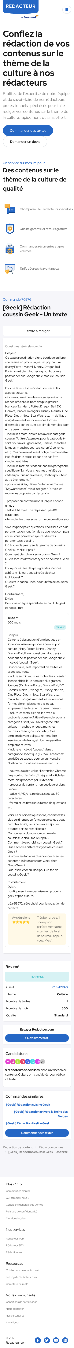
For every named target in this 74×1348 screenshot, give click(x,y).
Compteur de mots (17, 1284)
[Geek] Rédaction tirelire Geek (28, 1123)
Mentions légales (16, 1218)
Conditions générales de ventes (24, 1204)
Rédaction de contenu (18, 1147)
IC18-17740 (60, 987)
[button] (66, 9)
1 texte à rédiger (37, 331)
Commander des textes (28, 130)
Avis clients (12, 1322)
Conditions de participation (21, 1302)
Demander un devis (25, 141)
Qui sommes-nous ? (17, 1197)
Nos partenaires (15, 1315)
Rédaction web (14, 1252)
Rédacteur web (15, 1238)
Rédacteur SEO (15, 1245)
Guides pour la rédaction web (23, 1270)
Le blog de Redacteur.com (21, 1277)
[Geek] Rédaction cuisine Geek (28, 1105)
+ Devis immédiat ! (37, 1038)
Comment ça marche (18, 1191)
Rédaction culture (51, 1147)
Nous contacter (15, 1308)
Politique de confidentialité (21, 1211)
